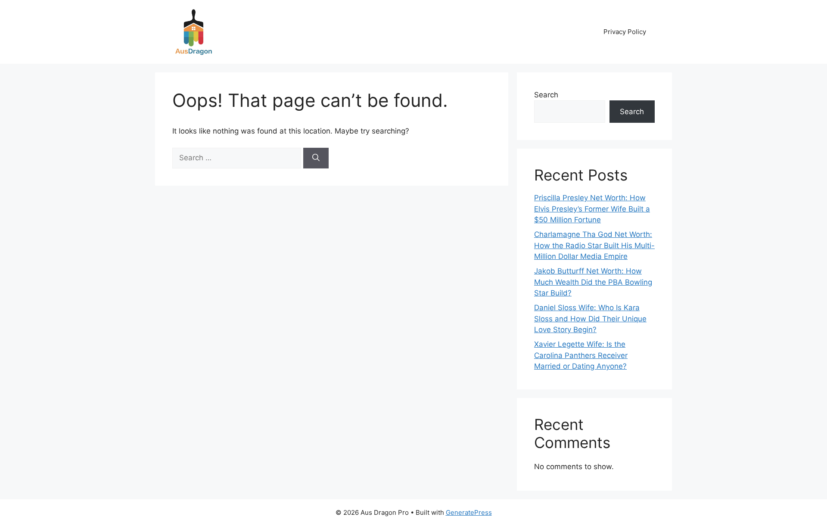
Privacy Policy (624, 32)
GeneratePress (469, 512)
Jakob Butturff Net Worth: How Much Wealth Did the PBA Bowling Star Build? (593, 282)
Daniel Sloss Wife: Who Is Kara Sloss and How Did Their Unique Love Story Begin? (590, 318)
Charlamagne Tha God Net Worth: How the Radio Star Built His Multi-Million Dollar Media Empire (594, 245)
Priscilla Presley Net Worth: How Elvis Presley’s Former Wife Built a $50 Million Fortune (592, 208)
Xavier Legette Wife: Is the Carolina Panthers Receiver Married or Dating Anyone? (581, 355)
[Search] (316, 158)
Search (546, 94)
